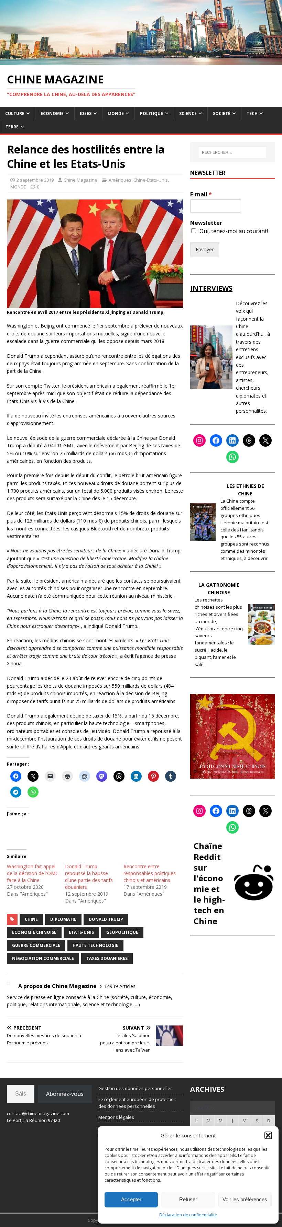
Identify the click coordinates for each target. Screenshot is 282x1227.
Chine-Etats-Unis (150, 180)
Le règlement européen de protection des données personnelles (137, 1103)
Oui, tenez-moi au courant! (233, 231)
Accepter (131, 1199)
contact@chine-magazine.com (38, 1113)
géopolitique (122, 932)
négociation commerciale (43, 958)
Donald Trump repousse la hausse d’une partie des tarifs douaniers (89, 876)
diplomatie (63, 919)
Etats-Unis (81, 932)
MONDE (116, 113)
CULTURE (14, 113)
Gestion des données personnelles (135, 1088)
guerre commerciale (36, 945)
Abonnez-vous (65, 1094)
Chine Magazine (80, 180)
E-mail (201, 194)
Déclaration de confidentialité (188, 1215)
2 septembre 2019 (35, 180)
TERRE (12, 127)
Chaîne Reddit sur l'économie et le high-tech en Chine (209, 883)
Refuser (188, 1199)
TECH (252, 113)
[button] (268, 1135)
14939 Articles (119, 986)
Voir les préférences (245, 1199)
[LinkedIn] (232, 440)
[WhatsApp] (232, 457)
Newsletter (206, 223)
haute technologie (95, 945)
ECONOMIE (52, 113)
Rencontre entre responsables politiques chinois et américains (149, 873)
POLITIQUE (151, 113)
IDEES (85, 113)
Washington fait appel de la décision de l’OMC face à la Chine (32, 873)
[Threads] (249, 440)
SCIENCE (188, 113)
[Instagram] (199, 440)
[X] (265, 440)
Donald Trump (106, 919)
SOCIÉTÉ (221, 113)
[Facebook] (216, 440)
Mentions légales (116, 1117)
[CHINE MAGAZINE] (141, 61)
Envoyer (205, 249)
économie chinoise (34, 932)
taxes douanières (107, 958)
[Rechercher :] (232, 152)
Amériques (120, 180)
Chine (31, 919)
